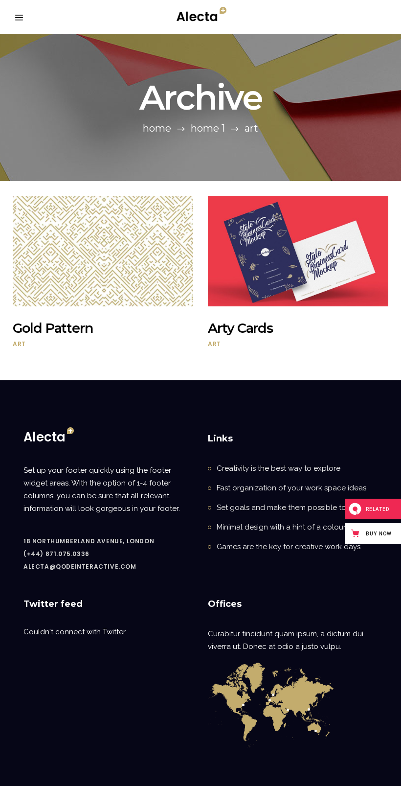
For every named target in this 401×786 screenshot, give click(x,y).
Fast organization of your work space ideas (291, 488)
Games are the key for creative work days (288, 546)
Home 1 (208, 128)
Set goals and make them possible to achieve (296, 507)
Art (19, 344)
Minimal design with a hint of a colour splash (293, 527)
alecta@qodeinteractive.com (79, 566)
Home (157, 128)
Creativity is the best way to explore (278, 468)
